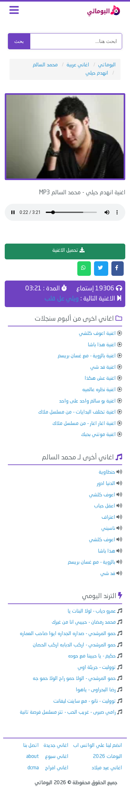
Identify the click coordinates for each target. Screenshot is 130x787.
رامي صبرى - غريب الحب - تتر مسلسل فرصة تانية (68, 712)
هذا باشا (106, 551)
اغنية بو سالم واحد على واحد (87, 401)
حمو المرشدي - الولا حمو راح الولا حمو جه (74, 678)
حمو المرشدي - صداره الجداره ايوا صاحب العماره (68, 633)
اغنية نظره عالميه (99, 389)
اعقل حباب (104, 506)
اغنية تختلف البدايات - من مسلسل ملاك (77, 412)
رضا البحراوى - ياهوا (96, 690)
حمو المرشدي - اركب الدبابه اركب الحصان (74, 645)
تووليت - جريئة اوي (97, 667)
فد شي (107, 573)
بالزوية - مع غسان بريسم (91, 562)
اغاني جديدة (56, 745)
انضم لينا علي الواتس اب (97, 745)
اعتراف (108, 517)
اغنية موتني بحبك (98, 434)
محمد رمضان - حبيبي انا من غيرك (84, 622)
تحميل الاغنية (66, 250)
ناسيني (108, 528)
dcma (33, 768)
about (32, 756)
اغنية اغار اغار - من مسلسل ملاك (84, 423)
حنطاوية (107, 472)
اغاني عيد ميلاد (107, 768)
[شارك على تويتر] (101, 268)
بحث (19, 41)
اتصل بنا (31, 745)
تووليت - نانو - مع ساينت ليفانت (84, 701)
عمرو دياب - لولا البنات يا (92, 611)
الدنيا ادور (106, 483)
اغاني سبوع (56, 756)
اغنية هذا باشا (102, 345)
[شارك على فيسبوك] (117, 268)
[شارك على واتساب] (84, 268)
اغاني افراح (56, 768)
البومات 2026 (107, 756)
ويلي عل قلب (61, 299)
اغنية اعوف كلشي (97, 333)
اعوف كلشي (102, 495)
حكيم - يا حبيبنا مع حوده (92, 656)
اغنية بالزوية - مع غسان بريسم (87, 356)
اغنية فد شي (103, 367)
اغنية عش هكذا (100, 378)
